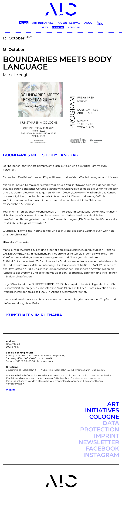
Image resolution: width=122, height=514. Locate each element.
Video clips (74, 27)
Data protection (99, 426)
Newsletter (98, 442)
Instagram (101, 454)
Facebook (102, 448)
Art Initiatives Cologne (102, 410)
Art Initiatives (43, 22)
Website (11, 389)
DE (100, 22)
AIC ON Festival (69, 22)
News (24, 22)
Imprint (106, 435)
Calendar (57, 27)
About (89, 22)
